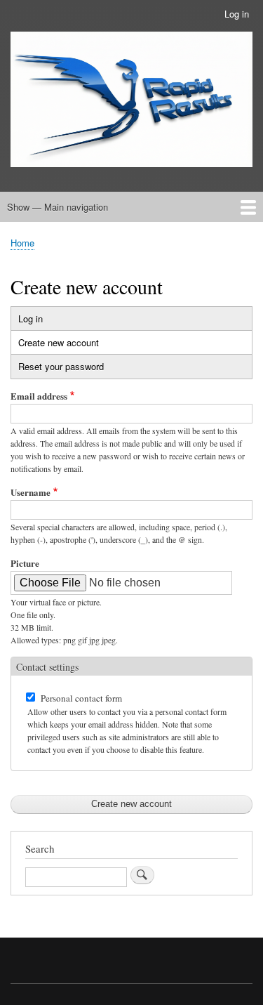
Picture (25, 563)
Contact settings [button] (47, 667)
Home (22, 242)
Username (30, 492)
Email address (39, 395)
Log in (236, 13)
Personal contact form (81, 698)
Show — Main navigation (57, 207)
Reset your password (61, 366)
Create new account (72, 345)
